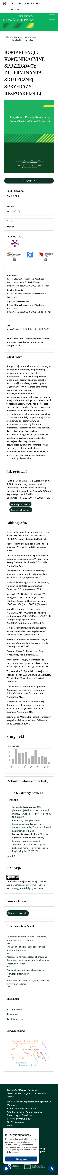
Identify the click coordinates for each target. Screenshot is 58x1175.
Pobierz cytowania (20, 510)
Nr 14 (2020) (15, 40)
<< (7, 856)
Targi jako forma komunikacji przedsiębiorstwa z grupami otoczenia (28, 824)
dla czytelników (14, 1009)
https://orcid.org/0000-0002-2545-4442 (29, 311)
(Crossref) (42, 604)
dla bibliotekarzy (14, 1019)
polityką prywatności (13, 1152)
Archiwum (30, 36)
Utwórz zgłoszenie (17, 913)
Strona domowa (14, 36)
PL (12, 3)
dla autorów (12, 1014)
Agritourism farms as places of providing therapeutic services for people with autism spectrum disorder (28, 960)
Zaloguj (16, 9)
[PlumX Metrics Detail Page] (14, 243)
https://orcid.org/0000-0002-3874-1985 (28, 285)
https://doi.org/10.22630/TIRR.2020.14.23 (28, 329)
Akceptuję (21, 1159)
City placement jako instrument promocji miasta (30, 810)
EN (19, 3)
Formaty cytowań (20, 504)
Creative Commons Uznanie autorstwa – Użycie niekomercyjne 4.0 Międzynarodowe (26, 885)
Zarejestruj (32, 3)
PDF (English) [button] (29, 180)
